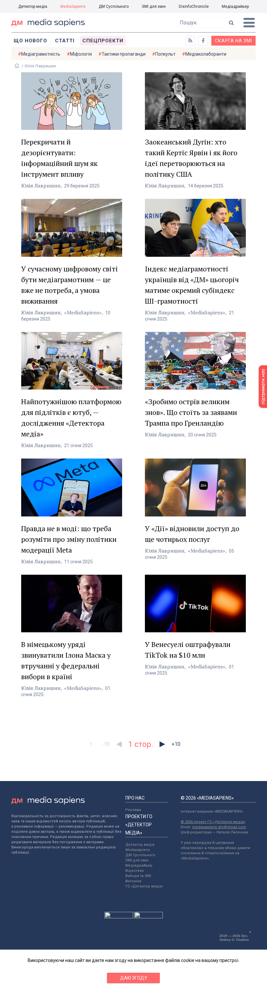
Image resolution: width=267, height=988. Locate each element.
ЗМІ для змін (154, 6)
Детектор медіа (32, 6)
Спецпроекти (102, 41)
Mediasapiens (137, 850)
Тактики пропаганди (124, 54)
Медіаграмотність (40, 54)
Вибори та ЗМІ (138, 876)
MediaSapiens (73, 6)
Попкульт (165, 54)
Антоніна (133, 881)
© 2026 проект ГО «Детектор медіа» (213, 822)
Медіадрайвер (235, 6)
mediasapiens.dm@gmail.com (219, 827)
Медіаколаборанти (205, 54)
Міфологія (81, 54)
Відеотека (134, 871)
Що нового (30, 41)
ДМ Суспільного (114, 6)
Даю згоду (133, 978)
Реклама (133, 810)
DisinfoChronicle (194, 6)
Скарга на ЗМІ (233, 40)
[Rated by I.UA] (119, 916)
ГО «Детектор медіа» (144, 886)
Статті (65, 41)
